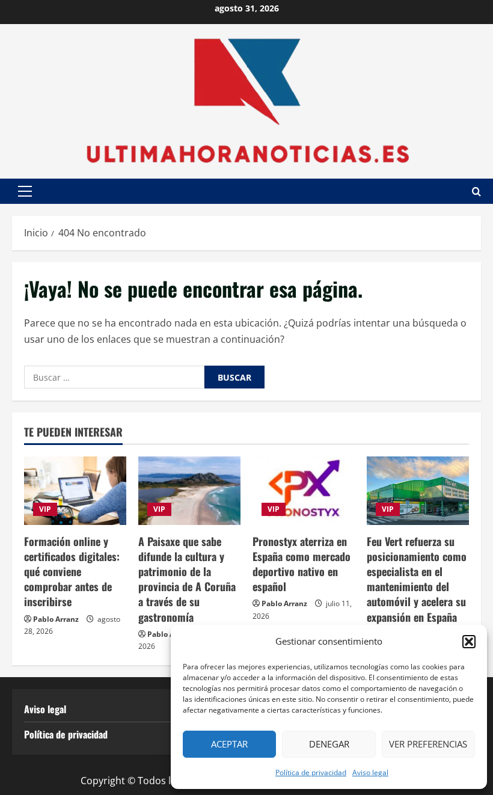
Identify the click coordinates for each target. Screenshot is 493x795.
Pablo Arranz (56, 619)
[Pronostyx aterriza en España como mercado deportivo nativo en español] (304, 490)
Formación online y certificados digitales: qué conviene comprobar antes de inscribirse (72, 571)
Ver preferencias (428, 744)
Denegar (329, 744)
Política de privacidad (310, 772)
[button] (469, 642)
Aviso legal (370, 772)
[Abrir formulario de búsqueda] (476, 191)
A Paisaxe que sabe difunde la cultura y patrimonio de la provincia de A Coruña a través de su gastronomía (187, 579)
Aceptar (229, 744)
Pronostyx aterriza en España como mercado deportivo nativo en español (302, 564)
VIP (45, 509)
